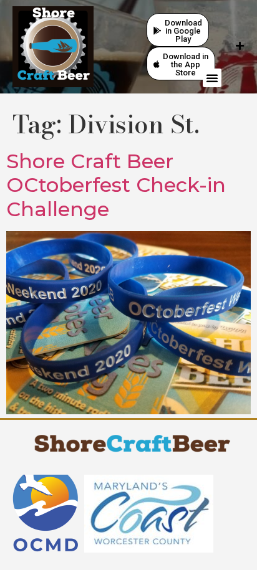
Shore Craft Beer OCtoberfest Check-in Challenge (116, 185)
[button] (212, 78)
